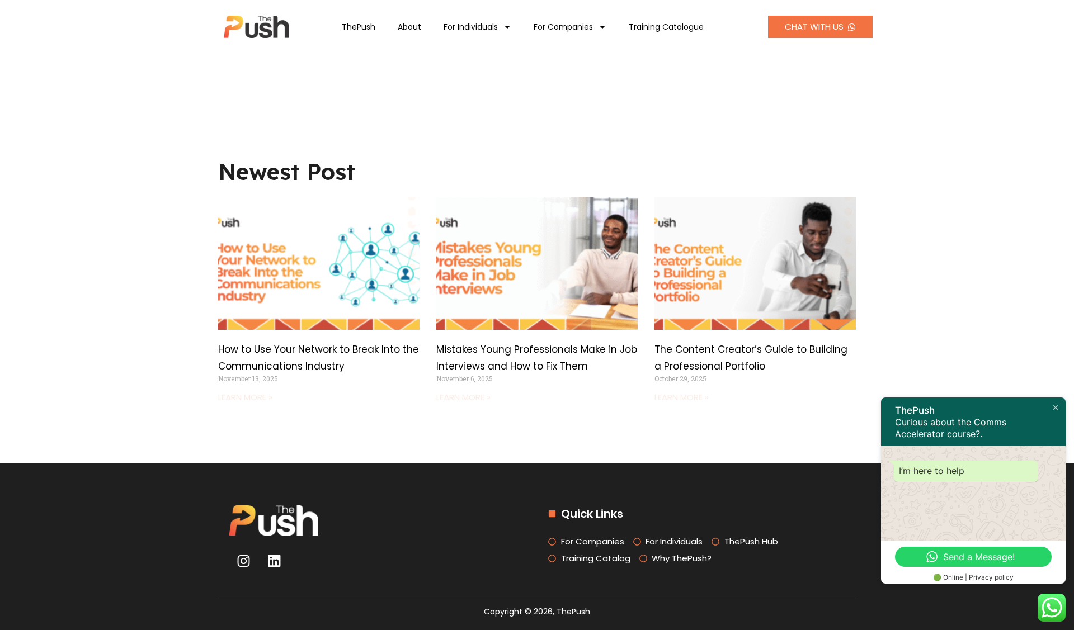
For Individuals (471, 26)
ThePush (358, 26)
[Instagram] (243, 561)
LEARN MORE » (245, 397)
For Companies (563, 26)
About (409, 26)
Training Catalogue (666, 26)
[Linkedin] (274, 561)
